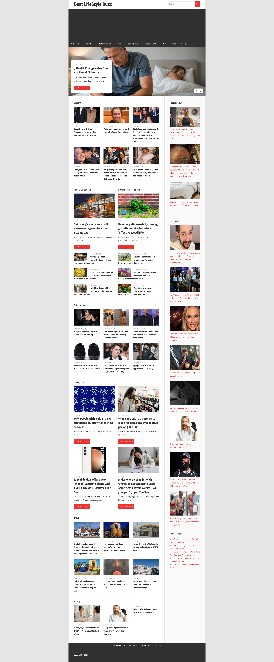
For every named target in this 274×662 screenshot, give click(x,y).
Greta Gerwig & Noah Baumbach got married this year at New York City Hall (85, 132)
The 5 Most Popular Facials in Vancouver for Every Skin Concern (115, 631)
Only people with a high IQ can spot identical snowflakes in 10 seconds (93, 423)
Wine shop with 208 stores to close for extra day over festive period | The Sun (138, 423)
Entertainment (105, 44)
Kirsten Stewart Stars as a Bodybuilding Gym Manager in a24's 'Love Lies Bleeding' (116, 368)
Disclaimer (117, 645)
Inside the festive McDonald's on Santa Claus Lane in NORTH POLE (145, 547)
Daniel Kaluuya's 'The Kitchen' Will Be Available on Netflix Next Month (145, 334)
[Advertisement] (137, 24)
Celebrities (75, 44)
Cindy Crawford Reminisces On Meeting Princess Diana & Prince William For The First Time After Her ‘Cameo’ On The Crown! (146, 135)
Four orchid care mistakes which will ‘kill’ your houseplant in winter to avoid (137, 275)
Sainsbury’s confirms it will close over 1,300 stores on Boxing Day (91, 228)
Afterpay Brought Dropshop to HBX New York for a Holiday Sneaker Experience (116, 334)
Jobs (165, 44)
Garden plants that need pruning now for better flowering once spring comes (136, 260)
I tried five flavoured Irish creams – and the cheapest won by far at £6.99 (93, 291)
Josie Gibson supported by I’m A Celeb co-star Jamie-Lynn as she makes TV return (145, 172)
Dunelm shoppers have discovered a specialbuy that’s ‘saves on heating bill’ (184, 205)
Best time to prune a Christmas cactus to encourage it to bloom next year (134, 291)
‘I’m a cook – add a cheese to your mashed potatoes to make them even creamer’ (94, 275)
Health (184, 44)
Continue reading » (82, 88)
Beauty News (80, 601)
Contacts (157, 645)
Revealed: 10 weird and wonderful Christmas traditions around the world (115, 547)
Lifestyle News (80, 382)
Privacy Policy (147, 645)
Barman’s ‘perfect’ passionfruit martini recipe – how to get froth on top (94, 260)
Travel (119, 44)
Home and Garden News (129, 189)
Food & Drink (132, 44)
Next (201, 91)
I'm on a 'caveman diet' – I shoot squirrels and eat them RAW (115, 584)
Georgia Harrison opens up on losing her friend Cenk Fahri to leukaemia (86, 172)
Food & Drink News (82, 189)
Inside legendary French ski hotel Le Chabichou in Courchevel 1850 (144, 584)
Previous (196, 91)
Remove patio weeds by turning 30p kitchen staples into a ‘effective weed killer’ (138, 228)
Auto (174, 44)
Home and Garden (150, 44)
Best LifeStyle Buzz (93, 4)
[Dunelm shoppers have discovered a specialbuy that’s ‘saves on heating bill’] (185, 199)
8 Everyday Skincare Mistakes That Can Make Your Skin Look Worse (86, 631)
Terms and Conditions (131, 645)
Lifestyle (88, 44)
